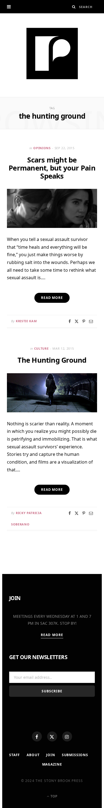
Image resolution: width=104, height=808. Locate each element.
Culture (41, 348)
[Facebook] (37, 736)
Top (53, 796)
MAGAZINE (52, 764)
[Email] (91, 321)
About (33, 755)
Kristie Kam (26, 321)
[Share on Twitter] (76, 321)
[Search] (74, 7)
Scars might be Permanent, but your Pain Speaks (52, 168)
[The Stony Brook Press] (52, 54)
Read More (52, 634)
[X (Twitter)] (52, 736)
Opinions (41, 148)
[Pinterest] (83, 321)
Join (50, 755)
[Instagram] (67, 736)
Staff (14, 755)
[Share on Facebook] (70, 321)
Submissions (75, 755)
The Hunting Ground (51, 360)
